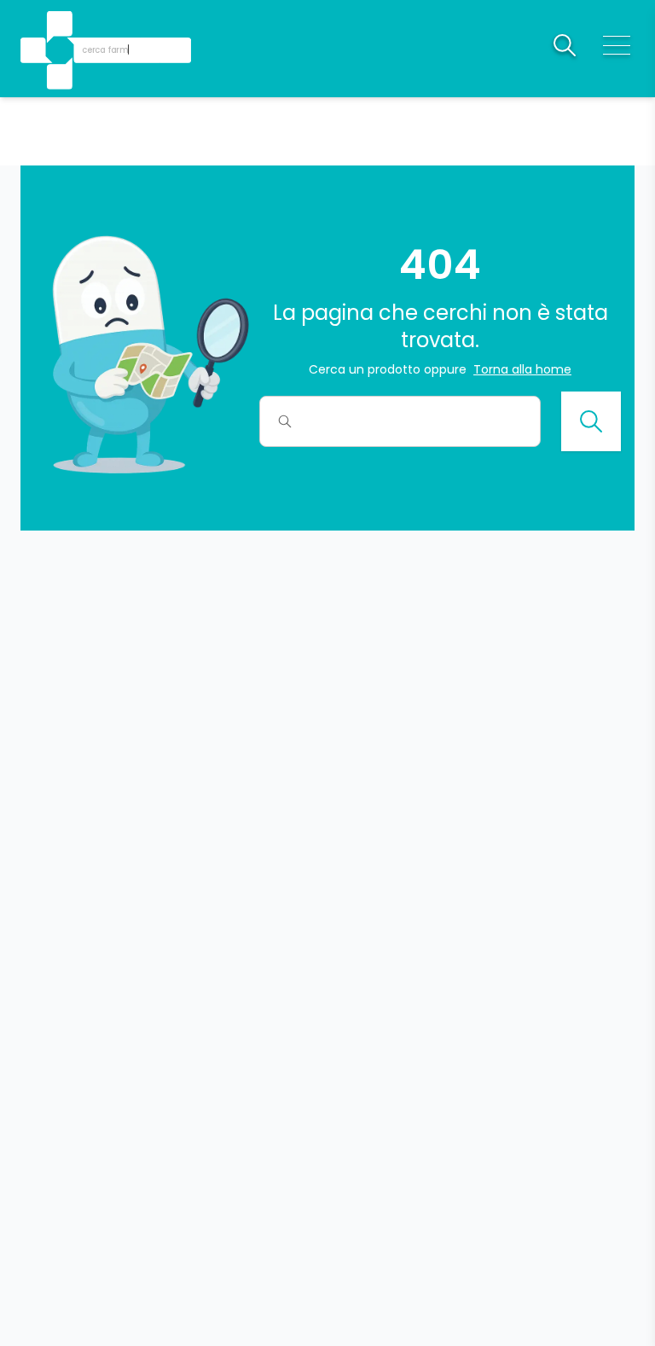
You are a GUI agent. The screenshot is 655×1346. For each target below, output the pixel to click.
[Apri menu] (617, 45)
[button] (61, 26)
